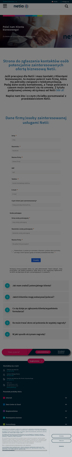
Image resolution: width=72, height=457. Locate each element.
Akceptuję (61, 435)
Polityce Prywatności (17, 436)
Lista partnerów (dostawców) (8, 450)
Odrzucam (61, 440)
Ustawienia (61, 446)
